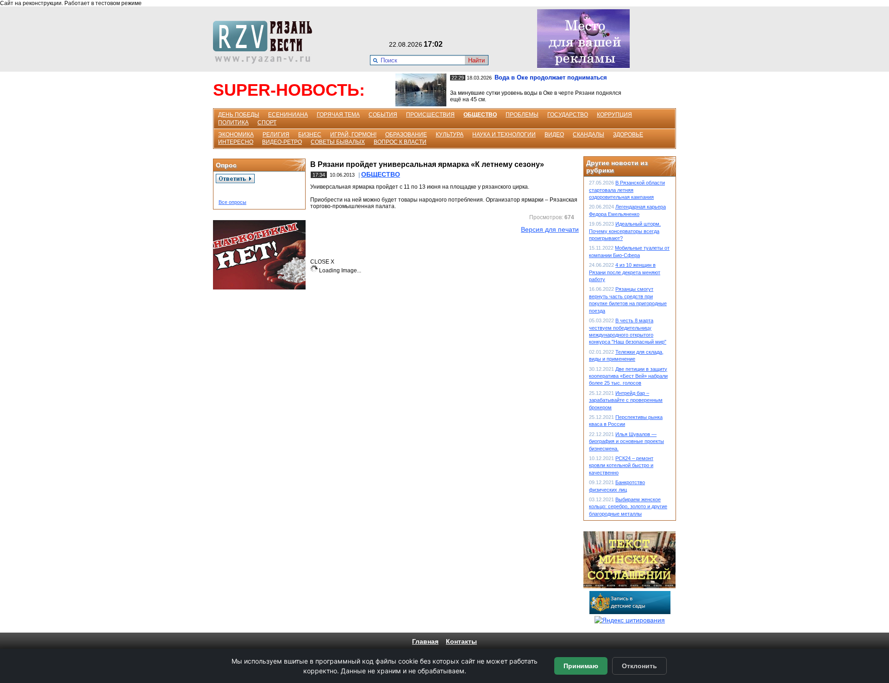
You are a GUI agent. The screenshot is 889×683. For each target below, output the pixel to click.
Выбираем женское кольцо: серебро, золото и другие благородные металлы (628, 507)
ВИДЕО (554, 134)
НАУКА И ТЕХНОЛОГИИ (504, 134)
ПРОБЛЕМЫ (522, 114)
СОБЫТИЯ (383, 114)
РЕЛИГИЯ (276, 134)
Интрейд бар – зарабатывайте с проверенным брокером (626, 400)
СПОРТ (266, 122)
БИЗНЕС (309, 134)
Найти (476, 60)
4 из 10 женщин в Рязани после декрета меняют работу (624, 272)
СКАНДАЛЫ (588, 134)
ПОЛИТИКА (233, 122)
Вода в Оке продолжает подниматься (551, 77)
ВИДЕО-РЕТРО (282, 142)
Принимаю (580, 666)
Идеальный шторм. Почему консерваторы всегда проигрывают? (625, 231)
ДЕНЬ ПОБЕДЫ (238, 114)
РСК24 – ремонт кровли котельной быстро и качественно (621, 465)
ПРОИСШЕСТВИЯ (430, 114)
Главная (425, 641)
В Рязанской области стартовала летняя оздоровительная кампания (627, 190)
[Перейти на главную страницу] (265, 61)
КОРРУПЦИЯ (614, 114)
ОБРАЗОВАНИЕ (406, 134)
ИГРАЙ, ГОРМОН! (353, 134)
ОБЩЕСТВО (480, 114)
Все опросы (232, 202)
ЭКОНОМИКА (236, 134)
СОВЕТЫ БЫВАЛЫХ (338, 142)
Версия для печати (550, 229)
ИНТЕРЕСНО (235, 142)
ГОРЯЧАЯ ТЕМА (338, 114)
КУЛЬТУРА (449, 134)
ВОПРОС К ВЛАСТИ (400, 142)
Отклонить (639, 666)
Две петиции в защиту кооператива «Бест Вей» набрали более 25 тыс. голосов (628, 376)
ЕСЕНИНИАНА (288, 114)
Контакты (461, 641)
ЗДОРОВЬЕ (628, 134)
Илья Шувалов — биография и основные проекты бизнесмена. (626, 441)
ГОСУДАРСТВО (567, 114)
